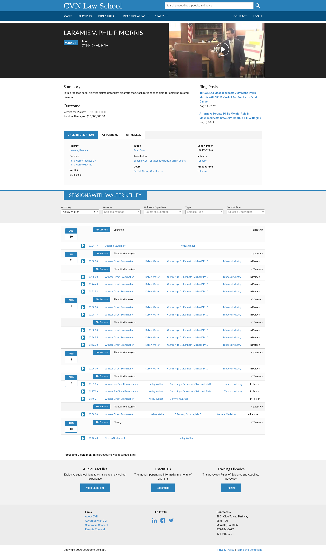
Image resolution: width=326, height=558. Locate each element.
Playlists (85, 16)
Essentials (163, 487)
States (160, 16)
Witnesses (133, 134)
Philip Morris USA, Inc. (81, 164)
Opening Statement (115, 245)
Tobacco (202, 160)
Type (188, 207)
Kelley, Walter (188, 245)
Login (257, 16)
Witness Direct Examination (119, 261)
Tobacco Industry (232, 261)
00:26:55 (93, 337)
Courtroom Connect (96, 525)
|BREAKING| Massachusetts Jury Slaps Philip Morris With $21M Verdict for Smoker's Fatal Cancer (228, 97)
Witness (107, 207)
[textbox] (121, 212)
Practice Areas (134, 16)
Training (231, 487)
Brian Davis (140, 150)
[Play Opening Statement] (83, 245)
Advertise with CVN (96, 520)
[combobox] (80, 211)
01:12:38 (93, 344)
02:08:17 (93, 314)
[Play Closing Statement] (83, 438)
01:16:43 (93, 438)
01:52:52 (93, 291)
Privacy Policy (225, 549)
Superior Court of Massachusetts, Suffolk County (160, 160)
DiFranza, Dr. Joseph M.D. (188, 414)
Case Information (81, 134)
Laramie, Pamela (79, 150)
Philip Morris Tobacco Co (83, 160)
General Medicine (226, 414)
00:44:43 (93, 284)
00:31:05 (93, 384)
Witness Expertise (155, 207)
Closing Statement (115, 438)
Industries (106, 16)
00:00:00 (93, 261)
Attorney (66, 207)
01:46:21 (93, 398)
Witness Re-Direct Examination (121, 384)
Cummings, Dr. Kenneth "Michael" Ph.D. (188, 261)
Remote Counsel (95, 529)
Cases (68, 16)
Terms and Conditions (249, 549)
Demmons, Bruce (179, 398)
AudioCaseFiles (95, 487)
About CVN (91, 516)
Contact (240, 16)
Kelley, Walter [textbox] (79, 211)
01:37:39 (93, 391)
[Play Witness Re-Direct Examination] (83, 384)
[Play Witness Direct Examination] (83, 261)
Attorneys (110, 134)
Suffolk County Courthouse (148, 171)
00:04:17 (93, 245)
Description (234, 207)
